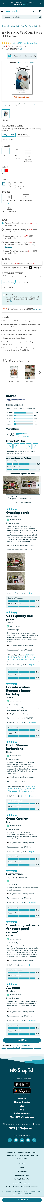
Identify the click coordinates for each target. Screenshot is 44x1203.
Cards (4, 26)
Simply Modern (30, 381)
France (20, 1152)
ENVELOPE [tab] (29, 62)
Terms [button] (22, 1167)
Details (19, 49)
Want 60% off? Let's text (22, 1117)
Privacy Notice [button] (22, 1171)
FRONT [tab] (13, 62)
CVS (32, 245)
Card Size (6, 192)
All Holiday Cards (13, 26)
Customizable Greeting (12, 126)
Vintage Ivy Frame (14, 381)
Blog (22, 1106)
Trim (4, 179)
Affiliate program (22, 1113)
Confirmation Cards (13, 1047)
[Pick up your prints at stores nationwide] (12, 1128)
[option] (6, 115)
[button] (2, 11)
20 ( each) (18, 263)
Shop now (22, 4)
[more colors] (3, 174)
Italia (35, 1152)
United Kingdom (11, 1155)
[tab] (22, 104)
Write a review (31, 43)
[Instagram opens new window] (17, 1139)
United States (24, 1155)
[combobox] (22, 17)
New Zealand (22, 1158)
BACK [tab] (20, 62)
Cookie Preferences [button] (22, 1175)
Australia (34, 1155)
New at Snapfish (22, 1102)
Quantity (6, 259)
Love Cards (15, 1045)
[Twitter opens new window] (35, 1139)
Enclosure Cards (27, 1047)
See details (37, 309)
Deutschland (11, 1152)
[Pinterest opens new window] (23, 1139)
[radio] (3, 170)
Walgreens (8, 247)
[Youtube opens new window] (29, 1139)
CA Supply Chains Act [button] (21, 1179)
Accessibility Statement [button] (21, 1183)
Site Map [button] (22, 1163)
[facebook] (11, 1139)
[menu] (36, 105)
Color (5, 167)
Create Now (22, 1200)
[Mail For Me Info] (11, 301)
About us (22, 1098)
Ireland (27, 1152)
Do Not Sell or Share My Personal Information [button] (22, 1187)
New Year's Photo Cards (29, 26)
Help (22, 1109)
